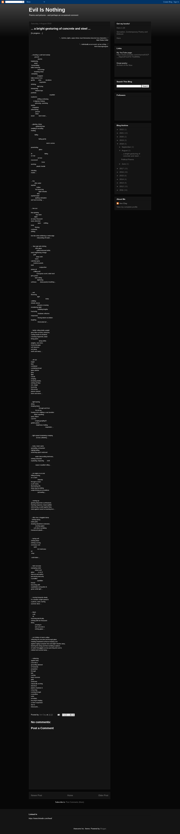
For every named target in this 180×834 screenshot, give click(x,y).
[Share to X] (68, 715)
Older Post (103, 795)
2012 (122, 186)
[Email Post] (58, 715)
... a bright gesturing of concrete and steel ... (131, 155)
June (124, 164)
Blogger (103, 829)
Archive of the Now (124, 65)
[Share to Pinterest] (73, 715)
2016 (122, 172)
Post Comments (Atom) (75, 802)
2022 (122, 129)
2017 (122, 168)
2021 (122, 133)
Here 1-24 (121, 28)
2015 (122, 176)
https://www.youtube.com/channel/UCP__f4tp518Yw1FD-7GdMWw (133, 56)
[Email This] (63, 715)
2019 (122, 140)
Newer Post (36, 795)
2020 (122, 137)
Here (119, 38)
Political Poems (127, 159)
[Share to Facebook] (71, 715)
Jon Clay (123, 203)
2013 (122, 183)
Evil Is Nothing (47, 10)
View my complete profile (127, 207)
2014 (122, 179)
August (125, 150)
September (127, 147)
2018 (122, 144)
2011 (122, 190)
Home (70, 795)
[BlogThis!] (66, 715)
